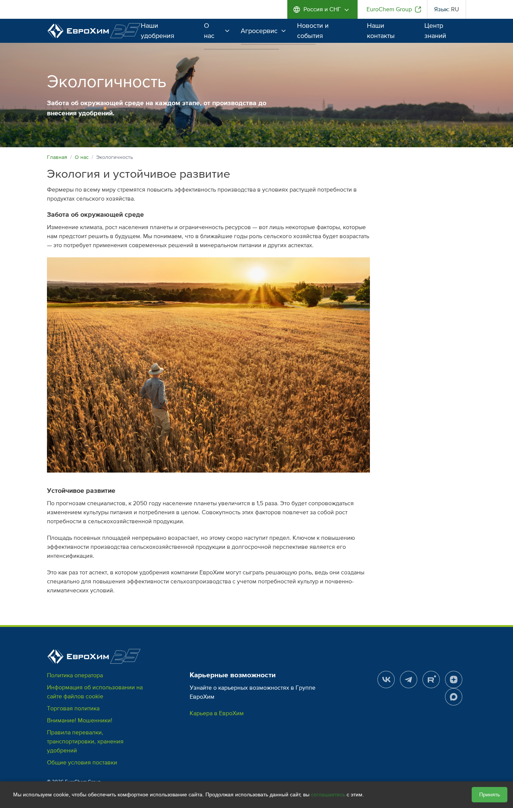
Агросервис (259, 31)
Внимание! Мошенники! (79, 720)
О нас (209, 30)
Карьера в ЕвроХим (217, 713)
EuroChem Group (389, 9)
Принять (489, 794)
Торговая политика (73, 708)
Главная (57, 157)
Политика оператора (75, 675)
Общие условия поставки (82, 762)
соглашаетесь (328, 794)
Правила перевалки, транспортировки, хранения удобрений (85, 741)
